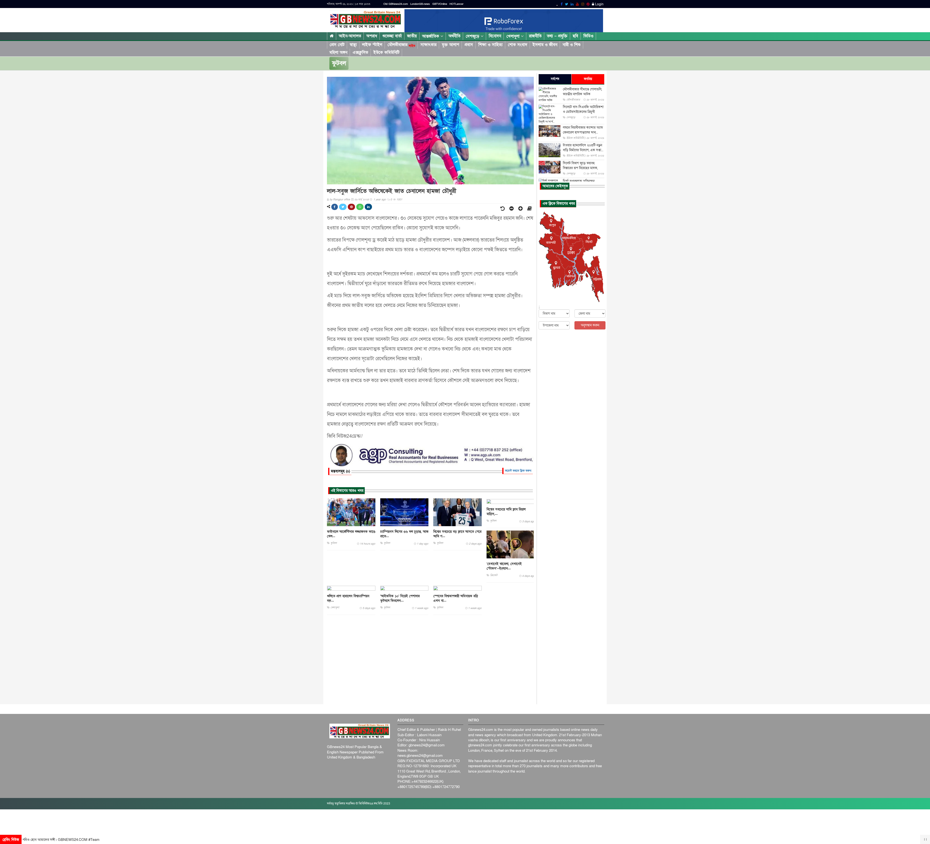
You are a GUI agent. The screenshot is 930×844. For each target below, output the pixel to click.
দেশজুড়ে (473, 36)
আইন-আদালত (350, 36)
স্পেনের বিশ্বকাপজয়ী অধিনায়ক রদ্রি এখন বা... (455, 598)
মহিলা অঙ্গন (338, 52)
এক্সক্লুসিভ (360, 52)
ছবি (575, 36)
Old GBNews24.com (395, 4)
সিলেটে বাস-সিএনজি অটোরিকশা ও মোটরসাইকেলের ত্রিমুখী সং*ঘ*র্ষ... (583, 112)
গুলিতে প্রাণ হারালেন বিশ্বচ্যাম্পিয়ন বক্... (348, 598)
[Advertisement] (430, 660)
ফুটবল (339, 63)
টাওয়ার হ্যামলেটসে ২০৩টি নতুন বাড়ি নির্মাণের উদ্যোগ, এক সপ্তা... (583, 148)
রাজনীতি (535, 36)
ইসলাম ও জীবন (545, 44)
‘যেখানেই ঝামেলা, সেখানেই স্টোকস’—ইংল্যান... (504, 566)
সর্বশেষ (555, 79)
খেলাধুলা (513, 36)
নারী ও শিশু (572, 44)
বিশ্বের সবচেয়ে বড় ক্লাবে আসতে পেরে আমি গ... (457, 534)
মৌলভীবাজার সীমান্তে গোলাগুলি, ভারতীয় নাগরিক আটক (582, 91)
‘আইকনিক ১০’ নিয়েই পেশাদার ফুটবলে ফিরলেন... (400, 598)
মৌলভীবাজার (401, 45)
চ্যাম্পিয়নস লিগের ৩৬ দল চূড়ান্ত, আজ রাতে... (404, 534)
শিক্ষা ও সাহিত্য (490, 44)
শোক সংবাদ (517, 44)
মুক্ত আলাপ (450, 44)
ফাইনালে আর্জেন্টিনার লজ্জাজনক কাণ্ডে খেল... (351, 534)
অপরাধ (371, 36)
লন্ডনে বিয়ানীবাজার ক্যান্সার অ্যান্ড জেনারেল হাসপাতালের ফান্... (583, 130)
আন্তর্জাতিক (431, 36)
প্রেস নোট (337, 44)
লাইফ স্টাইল (372, 44)
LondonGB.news (420, 4)
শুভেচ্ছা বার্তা (392, 36)
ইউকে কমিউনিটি (386, 52)
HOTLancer (457, 4)
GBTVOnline (439, 4)
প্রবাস (469, 44)
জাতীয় (412, 36)
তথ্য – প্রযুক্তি (557, 36)
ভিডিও (588, 36)
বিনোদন (495, 36)
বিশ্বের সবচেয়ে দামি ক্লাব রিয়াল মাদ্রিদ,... (506, 511)
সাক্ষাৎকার (428, 44)
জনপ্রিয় (588, 79)
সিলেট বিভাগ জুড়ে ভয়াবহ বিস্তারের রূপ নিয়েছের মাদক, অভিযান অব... (580, 168)
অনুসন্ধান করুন (590, 325)
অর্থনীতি (454, 36)
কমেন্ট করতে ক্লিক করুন (518, 471)
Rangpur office (341, 199)
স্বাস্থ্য (353, 44)
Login (599, 4)
